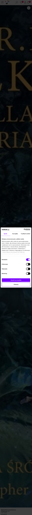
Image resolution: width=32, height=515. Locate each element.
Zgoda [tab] (5, 233)
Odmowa (16, 284)
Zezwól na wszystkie (16, 280)
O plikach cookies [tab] (25, 233)
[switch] (28, 264)
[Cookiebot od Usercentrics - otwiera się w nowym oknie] (23, 230)
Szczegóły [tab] (15, 233)
